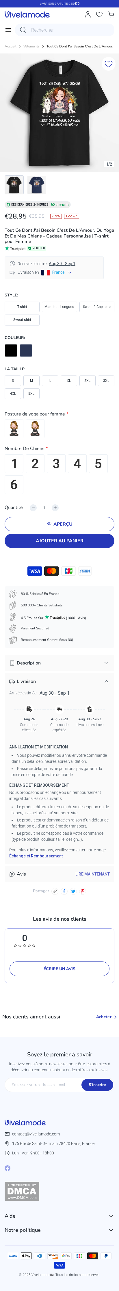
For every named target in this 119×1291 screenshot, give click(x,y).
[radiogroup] (59, 429)
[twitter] (73, 891)
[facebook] (64, 891)
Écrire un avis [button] (59, 969)
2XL (87, 381)
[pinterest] (82, 891)
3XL (106, 381)
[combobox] (64, 30)
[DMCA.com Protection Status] (59, 1191)
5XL (31, 394)
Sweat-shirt (22, 320)
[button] (59, 415)
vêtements (31, 46)
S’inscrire (97, 1084)
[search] (23, 29)
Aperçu (62, 524)
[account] (87, 14)
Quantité (14, 507)
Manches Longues (59, 307)
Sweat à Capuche (97, 307)
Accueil (10, 46)
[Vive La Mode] (27, 14)
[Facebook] (7, 1168)
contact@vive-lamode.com (36, 1134)
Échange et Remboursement (36, 856)
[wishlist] (99, 14)
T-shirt (22, 307)
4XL (13, 394)
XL (69, 381)
